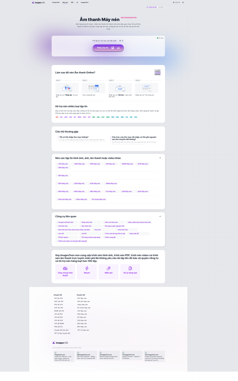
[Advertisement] (197, 29)
